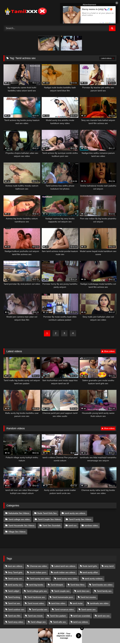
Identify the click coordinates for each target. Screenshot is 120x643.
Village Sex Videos (16, 531)
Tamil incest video (36, 603)
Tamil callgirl (13, 591)
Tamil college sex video (19, 519)
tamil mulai (78, 603)
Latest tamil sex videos (64, 566)
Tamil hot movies (88, 597)
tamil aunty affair (90, 572)
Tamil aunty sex (15, 578)
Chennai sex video (38, 566)
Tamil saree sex (88, 609)
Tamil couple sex (62, 591)
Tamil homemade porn (62, 597)
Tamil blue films (77, 584)
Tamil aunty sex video (40, 578)
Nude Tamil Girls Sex (47, 513)
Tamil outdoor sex (16, 609)
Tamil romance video (64, 609)
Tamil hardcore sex (36, 597)
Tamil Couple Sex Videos (49, 519)
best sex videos (15, 566)
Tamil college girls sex (37, 591)
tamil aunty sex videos (75, 513)
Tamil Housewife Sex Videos (21, 525)
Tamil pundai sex (39, 609)
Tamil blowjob (56, 584)
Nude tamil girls (90, 566)
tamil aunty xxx (15, 584)
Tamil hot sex (14, 603)
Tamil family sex (104, 591)
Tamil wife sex (59, 622)
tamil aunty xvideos (93, 578)
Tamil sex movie (35, 616)
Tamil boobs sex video (102, 584)
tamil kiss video (58, 603)
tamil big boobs (36, 584)
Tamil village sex (38, 622)
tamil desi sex (83, 591)
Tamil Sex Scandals (51, 525)
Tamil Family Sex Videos (80, 519)
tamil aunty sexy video (67, 578)
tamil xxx (72, 525)
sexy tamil (109, 566)
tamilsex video (91, 525)
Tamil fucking (14, 597)
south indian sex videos (64, 572)
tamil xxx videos (80, 622)
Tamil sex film (14, 616)
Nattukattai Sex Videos (18, 513)
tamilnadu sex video (99, 603)
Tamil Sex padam (58, 616)
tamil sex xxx (103, 616)
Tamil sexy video (15, 622)
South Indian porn (38, 572)
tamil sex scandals (81, 616)
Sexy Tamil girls (15, 572)
